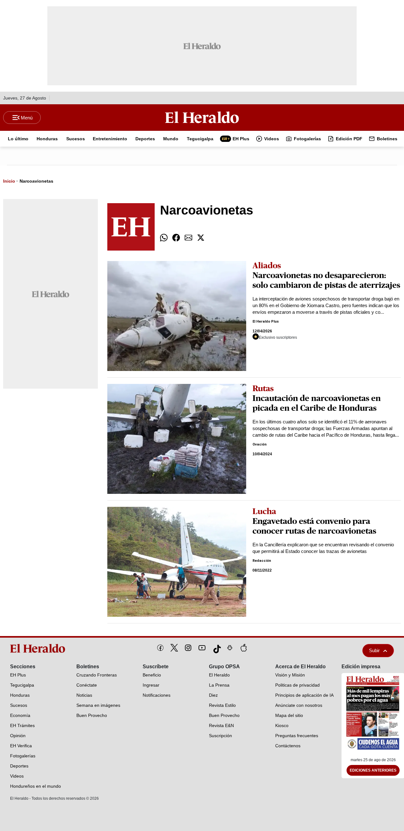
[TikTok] (216, 648)
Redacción (261, 561)
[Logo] (202, 117)
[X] (174, 648)
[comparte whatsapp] (164, 237)
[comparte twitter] (201, 237)
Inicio (9, 181)
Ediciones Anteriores (373, 770)
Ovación (259, 444)
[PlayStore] (230, 648)
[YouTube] (202, 648)
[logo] (39, 648)
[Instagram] (188, 648)
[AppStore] (243, 648)
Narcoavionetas (36, 181)
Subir (374, 650)
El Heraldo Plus (265, 321)
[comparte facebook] (176, 237)
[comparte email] (188, 237)
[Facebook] (160, 648)
